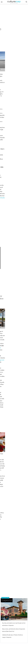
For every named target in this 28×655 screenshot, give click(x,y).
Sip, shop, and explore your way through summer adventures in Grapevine (13, 624)
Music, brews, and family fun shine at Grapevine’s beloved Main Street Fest (13, 630)
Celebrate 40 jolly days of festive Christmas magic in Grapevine (12, 636)
